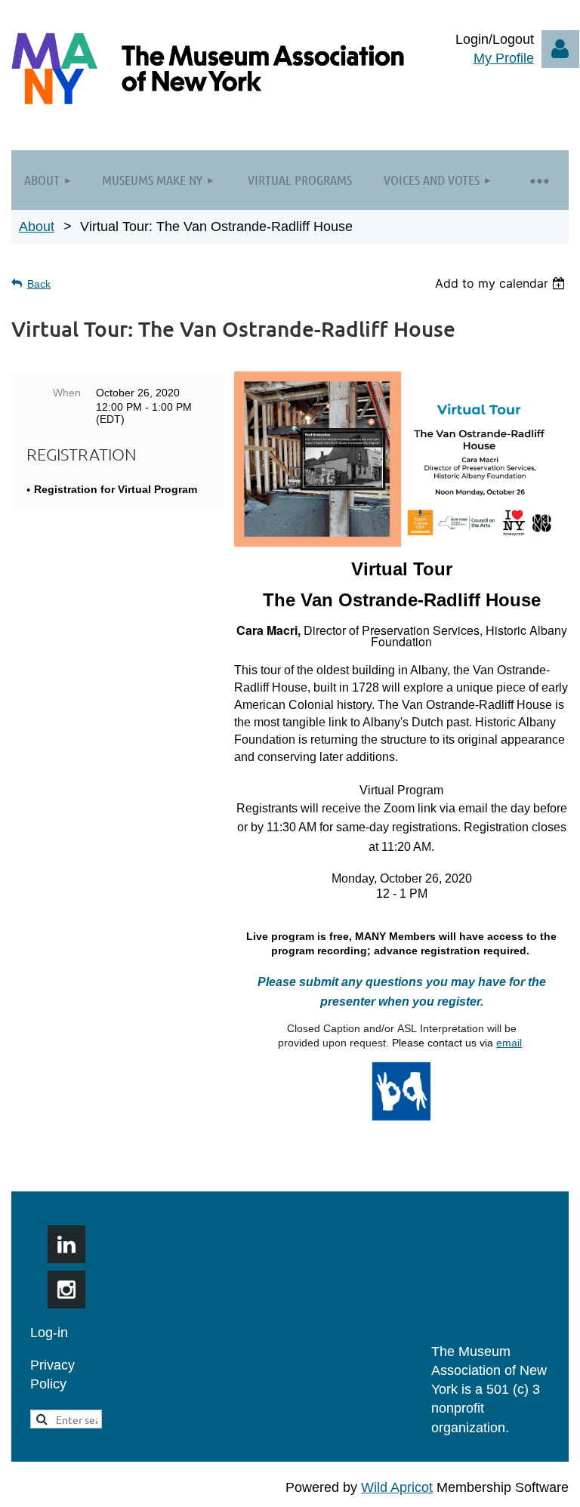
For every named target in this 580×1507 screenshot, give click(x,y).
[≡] (538, 180)
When (67, 393)
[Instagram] (66, 1289)
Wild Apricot (397, 1487)
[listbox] (502, 283)
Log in (560, 49)
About (36, 226)
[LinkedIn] (66, 1244)
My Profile (504, 58)
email (509, 1043)
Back (39, 284)
